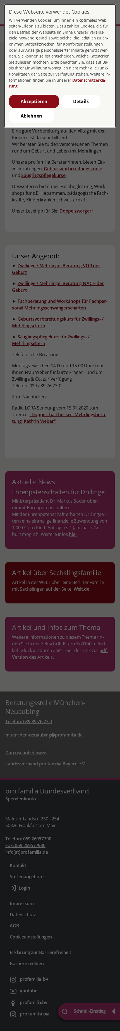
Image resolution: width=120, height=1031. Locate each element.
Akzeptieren (34, 101)
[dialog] (60, 65)
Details (81, 101)
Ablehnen (31, 116)
